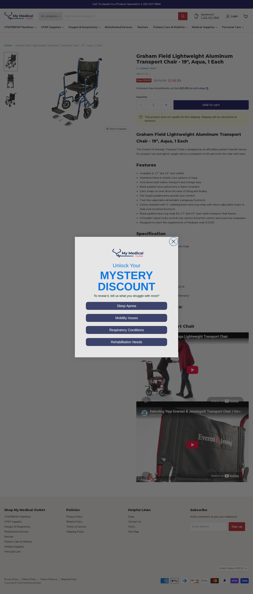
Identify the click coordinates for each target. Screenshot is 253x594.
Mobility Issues (126, 318)
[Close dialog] (173, 241)
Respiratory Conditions (126, 330)
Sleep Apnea (126, 306)
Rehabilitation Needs (126, 342)
